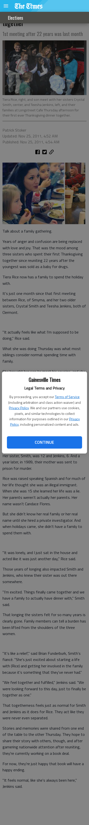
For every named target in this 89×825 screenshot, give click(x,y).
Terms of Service (67, 396)
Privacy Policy (19, 407)
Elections (15, 18)
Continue (44, 442)
